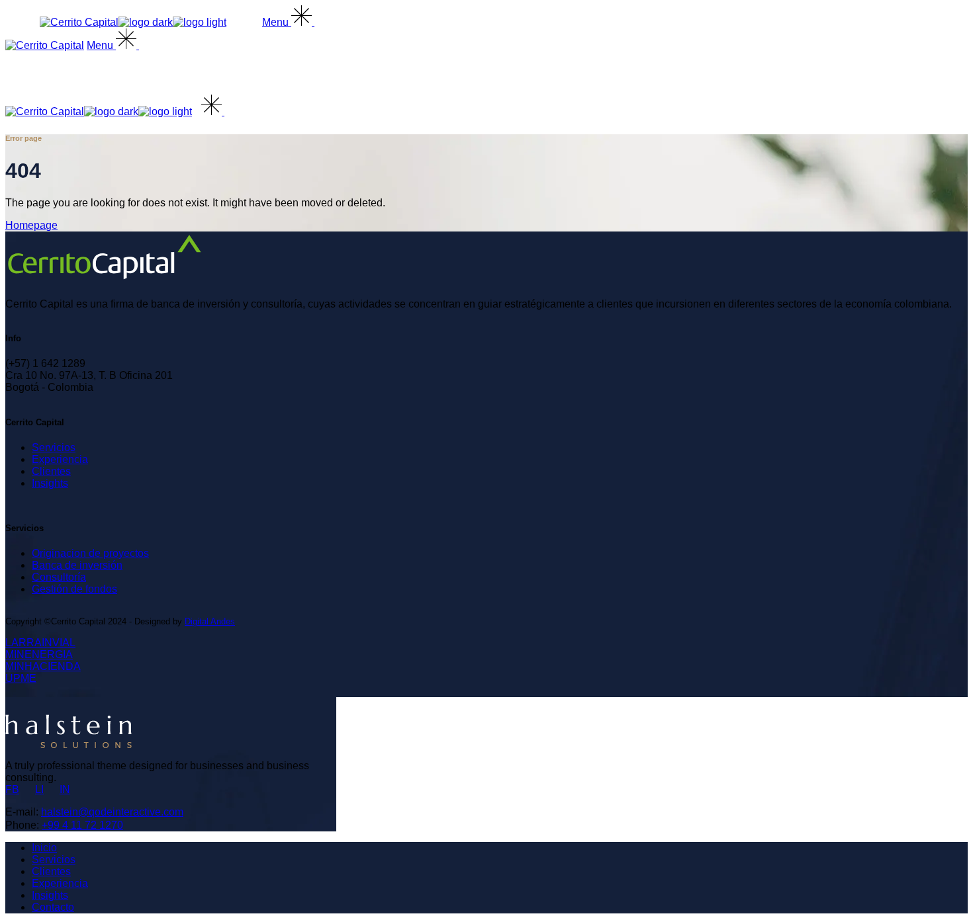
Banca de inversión (77, 565)
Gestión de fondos (74, 589)
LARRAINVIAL (40, 642)
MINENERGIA (39, 654)
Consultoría (59, 577)
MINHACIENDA (43, 666)
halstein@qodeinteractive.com (112, 812)
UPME (20, 678)
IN (65, 789)
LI (39, 789)
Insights (50, 483)
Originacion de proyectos (90, 553)
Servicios (53, 447)
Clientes (51, 471)
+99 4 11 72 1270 (82, 825)
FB (12, 789)
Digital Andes (210, 621)
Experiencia (60, 459)
